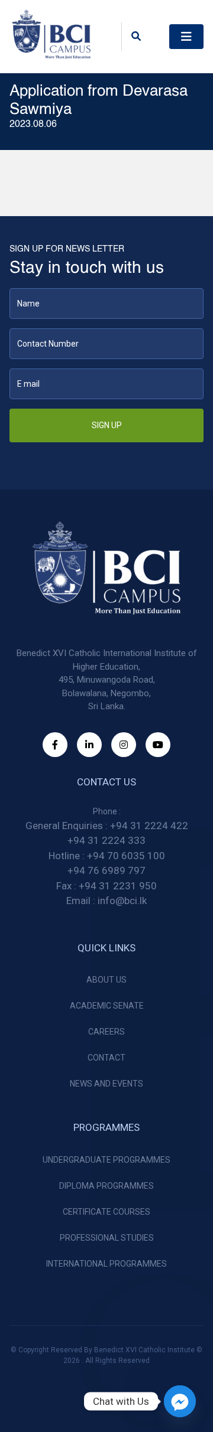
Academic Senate (107, 1005)
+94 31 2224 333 (106, 840)
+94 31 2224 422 (149, 825)
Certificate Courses (106, 1211)
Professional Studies (107, 1237)
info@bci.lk (122, 900)
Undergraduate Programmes (106, 1159)
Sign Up (107, 425)
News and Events (106, 1083)
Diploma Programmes (106, 1185)
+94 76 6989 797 (106, 870)
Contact (106, 1057)
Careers (106, 1031)
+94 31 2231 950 (118, 886)
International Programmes (106, 1263)
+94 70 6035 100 (126, 856)
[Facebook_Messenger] (180, 1401)
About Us (106, 979)
